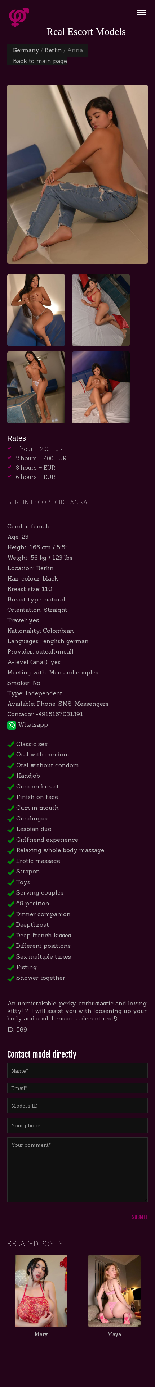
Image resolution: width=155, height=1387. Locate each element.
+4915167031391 (59, 714)
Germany (26, 50)
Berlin (53, 50)
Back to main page (40, 60)
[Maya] (114, 1291)
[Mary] (41, 1291)
